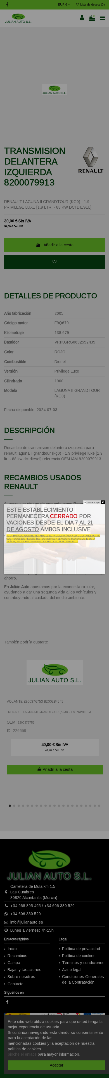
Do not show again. (93, 503)
